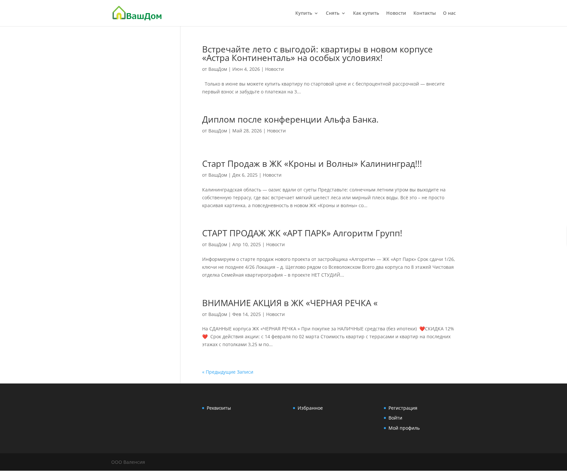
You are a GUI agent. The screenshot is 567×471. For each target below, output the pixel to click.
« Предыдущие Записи (227, 372)
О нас (449, 13)
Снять (332, 13)
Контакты (424, 13)
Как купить (366, 13)
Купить (303, 13)
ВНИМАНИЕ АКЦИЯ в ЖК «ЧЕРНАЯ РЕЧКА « (290, 303)
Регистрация (402, 408)
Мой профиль (404, 428)
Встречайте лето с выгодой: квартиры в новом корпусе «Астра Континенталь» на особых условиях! (317, 53)
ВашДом (217, 69)
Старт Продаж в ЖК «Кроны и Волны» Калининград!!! (312, 163)
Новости (396, 13)
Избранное (310, 408)
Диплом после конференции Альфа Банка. (290, 119)
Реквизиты (219, 408)
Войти (395, 418)
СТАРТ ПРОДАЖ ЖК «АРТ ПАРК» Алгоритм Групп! (302, 233)
